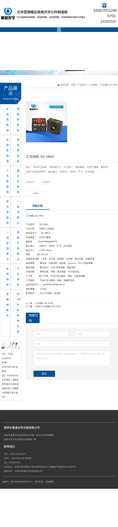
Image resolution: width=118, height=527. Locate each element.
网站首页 (11, 41)
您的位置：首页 (68, 85)
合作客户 (64, 41)
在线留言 (46, 60)
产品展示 (46, 41)
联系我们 (64, 60)
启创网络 (50, 481)
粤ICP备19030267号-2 (22, 481)
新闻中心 (100, 41)
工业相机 (93, 85)
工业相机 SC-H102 (44, 303)
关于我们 (28, 41)
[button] (55, 70)
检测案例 (82, 41)
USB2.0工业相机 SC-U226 (48, 306)
